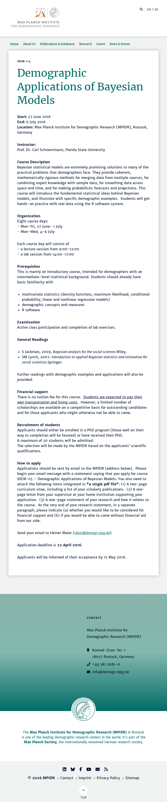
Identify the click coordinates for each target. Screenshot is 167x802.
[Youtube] (87, 770)
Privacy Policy (108, 778)
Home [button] (14, 44)
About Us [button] (29, 44)
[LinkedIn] (62, 770)
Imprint (85, 778)
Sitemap (132, 778)
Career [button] (100, 44)
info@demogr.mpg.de (110, 672)
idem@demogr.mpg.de (92, 533)
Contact (66, 778)
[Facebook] (79, 770)
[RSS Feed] (104, 770)
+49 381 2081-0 (106, 664)
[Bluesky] (71, 770)
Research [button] (85, 44)
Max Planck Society (40, 742)
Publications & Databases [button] (57, 44)
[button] (141, 9)
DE (157, 9)
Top (84, 797)
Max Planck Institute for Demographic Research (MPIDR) (78, 732)
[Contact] (96, 770)
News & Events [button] (120, 44)
